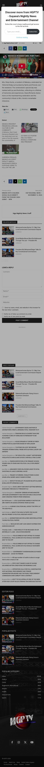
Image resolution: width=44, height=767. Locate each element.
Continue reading (22, 37)
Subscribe (33, 32)
